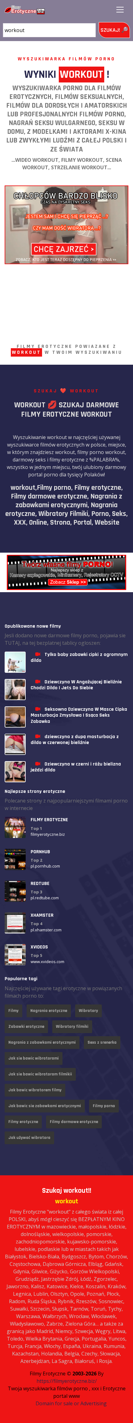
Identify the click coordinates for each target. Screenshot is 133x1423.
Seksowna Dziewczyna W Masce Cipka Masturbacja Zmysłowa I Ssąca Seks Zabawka (79, 715)
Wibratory (88, 1010)
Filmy (13, 1010)
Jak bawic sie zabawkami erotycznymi (44, 1106)
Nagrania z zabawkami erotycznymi (42, 1042)
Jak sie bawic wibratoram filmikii (40, 1074)
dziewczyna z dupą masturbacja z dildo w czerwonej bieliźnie (75, 739)
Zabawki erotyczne (26, 1026)
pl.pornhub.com (45, 866)
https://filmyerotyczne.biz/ (66, 1381)
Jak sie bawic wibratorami (33, 1058)
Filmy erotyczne (23, 1122)
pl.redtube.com (45, 898)
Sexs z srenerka (102, 1042)
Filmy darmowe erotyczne (74, 1122)
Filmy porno (104, 1106)
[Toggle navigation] (120, 10)
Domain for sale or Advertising (71, 1403)
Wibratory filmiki (72, 1026)
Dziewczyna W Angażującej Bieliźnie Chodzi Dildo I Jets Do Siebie (76, 685)
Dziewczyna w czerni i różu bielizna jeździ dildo (76, 767)
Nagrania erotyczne (48, 1010)
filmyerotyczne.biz (48, 834)
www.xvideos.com (47, 961)
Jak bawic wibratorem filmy (35, 1090)
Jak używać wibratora (29, 1137)
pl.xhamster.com (46, 930)
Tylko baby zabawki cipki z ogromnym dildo (79, 657)
